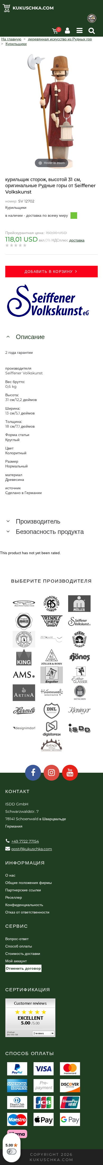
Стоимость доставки (22, 953)
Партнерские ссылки (23, 890)
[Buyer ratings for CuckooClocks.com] (30, 1019)
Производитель (38, 521)
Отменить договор (23, 968)
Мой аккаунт (16, 961)
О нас (10, 875)
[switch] (11, 1151)
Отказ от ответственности (27, 912)
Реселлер (13, 897)
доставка (77, 240)
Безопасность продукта (50, 531)
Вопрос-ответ (17, 938)
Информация (25, 863)
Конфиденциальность (24, 904)
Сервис (16, 926)
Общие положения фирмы (28, 882)
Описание (30, 337)
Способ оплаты (18, 946)
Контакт (17, 791)
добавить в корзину (49, 271)
